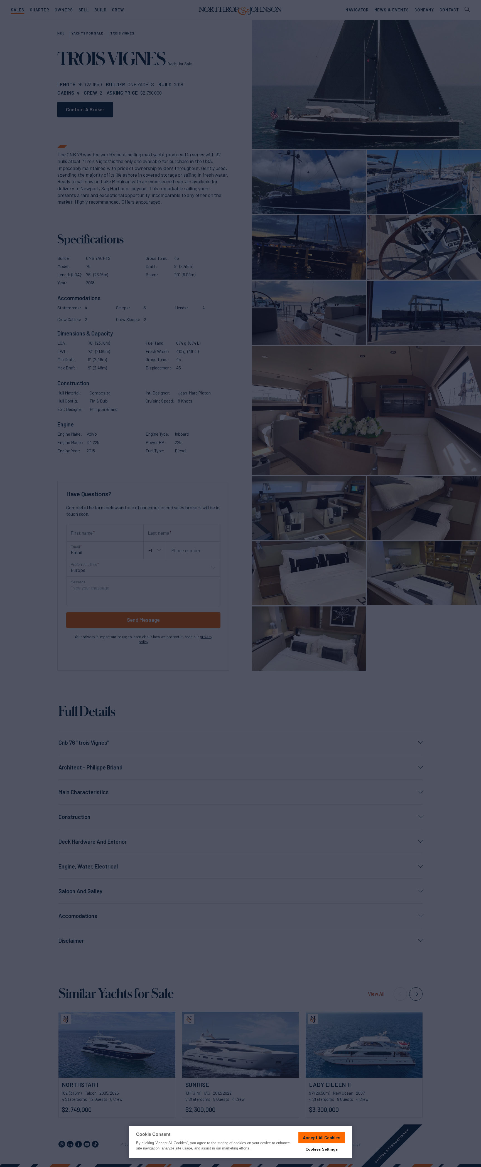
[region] (240, 1142)
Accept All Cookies (321, 1137)
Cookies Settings (322, 1149)
